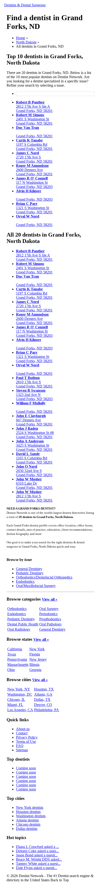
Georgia (35, 670)
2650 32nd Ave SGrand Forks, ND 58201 (34, 470)
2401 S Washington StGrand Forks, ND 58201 (34, 119)
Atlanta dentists (27, 820)
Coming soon (26, 768)
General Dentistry (29, 569)
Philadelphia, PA (46, 710)
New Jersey (38, 659)
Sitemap (22, 750)
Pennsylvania (17, 659)
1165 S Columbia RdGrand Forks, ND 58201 (34, 458)
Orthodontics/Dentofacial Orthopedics (44, 577)
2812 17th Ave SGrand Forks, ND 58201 (34, 496)
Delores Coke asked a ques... (37, 851)
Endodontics (25, 581)
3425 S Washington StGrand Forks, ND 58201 (34, 445)
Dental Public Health (22, 624)
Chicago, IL (16, 700)
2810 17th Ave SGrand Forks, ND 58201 (34, 382)
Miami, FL (15, 705)
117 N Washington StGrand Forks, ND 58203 (34, 182)
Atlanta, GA (43, 694)
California (14, 649)
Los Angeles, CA (20, 710)
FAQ (19, 746)
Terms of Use (26, 742)
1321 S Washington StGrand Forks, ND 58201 (34, 208)
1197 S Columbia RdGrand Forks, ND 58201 (34, 144)
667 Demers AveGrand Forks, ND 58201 (34, 420)
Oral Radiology (18, 629)
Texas (11, 654)
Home (20, 38)
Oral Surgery (48, 609)
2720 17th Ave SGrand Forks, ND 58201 (34, 157)
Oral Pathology (50, 624)
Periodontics (48, 614)
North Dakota (26, 42)
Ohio (11, 670)
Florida (34, 654)
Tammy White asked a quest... (38, 864)
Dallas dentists (26, 829)
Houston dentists (28, 812)
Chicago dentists (28, 824)
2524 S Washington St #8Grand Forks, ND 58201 (35, 432)
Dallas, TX (42, 700)
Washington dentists (31, 816)
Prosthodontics (50, 619)
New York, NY (18, 689)
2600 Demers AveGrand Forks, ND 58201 (34, 170)
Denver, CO (43, 705)
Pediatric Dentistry (29, 573)
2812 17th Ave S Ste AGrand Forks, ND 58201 (34, 106)
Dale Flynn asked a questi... (36, 868)
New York (37, 649)
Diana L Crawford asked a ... (37, 847)
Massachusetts (17, 665)
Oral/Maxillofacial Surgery (36, 586)
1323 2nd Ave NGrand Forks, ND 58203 (34, 394)
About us (23, 729)
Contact (21, 733)
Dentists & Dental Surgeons (25, 5)
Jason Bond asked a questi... (37, 855)
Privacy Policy (27, 737)
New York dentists (29, 807)
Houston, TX (44, 689)
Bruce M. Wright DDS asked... (39, 859)
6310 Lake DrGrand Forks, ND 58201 (34, 483)
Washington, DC (19, 694)
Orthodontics (17, 609)
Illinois (34, 665)
